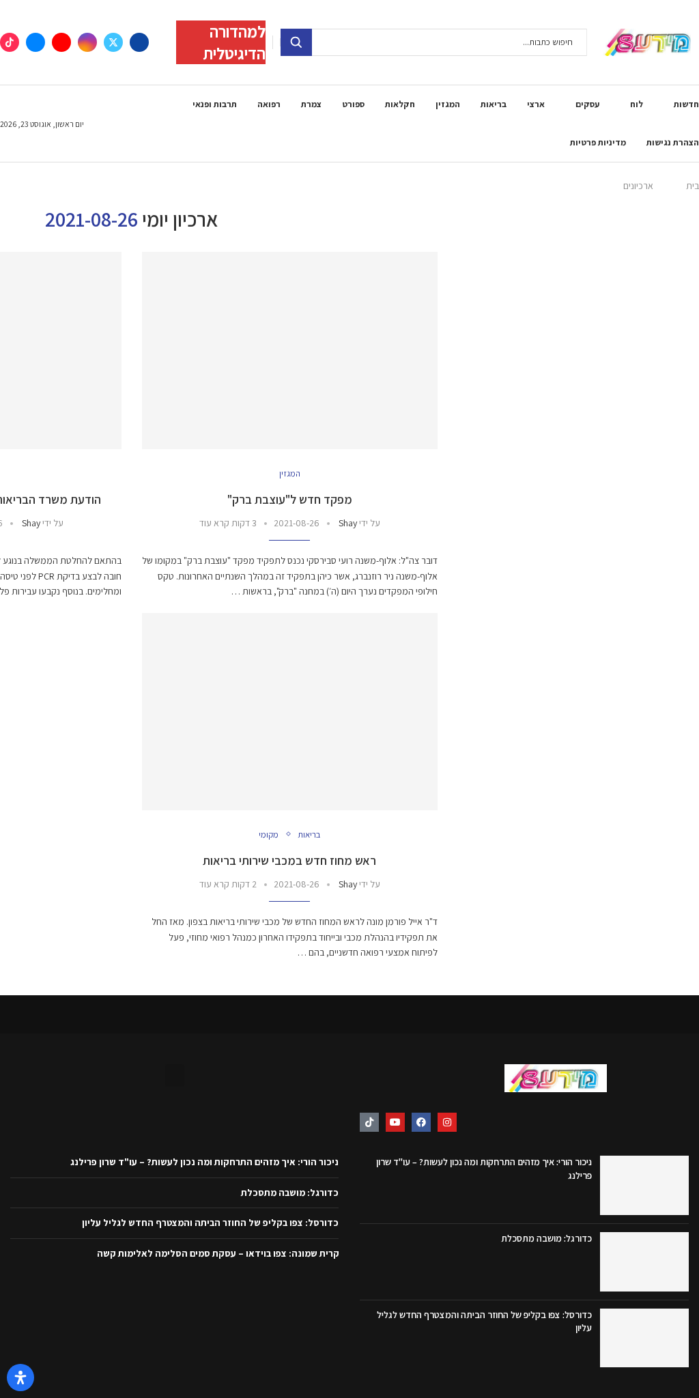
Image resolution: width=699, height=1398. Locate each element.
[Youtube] (61, 42)
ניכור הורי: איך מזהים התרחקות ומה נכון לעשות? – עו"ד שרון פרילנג (204, 1162)
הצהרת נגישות (672, 142)
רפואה (269, 104)
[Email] (35, 42)
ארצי (536, 104)
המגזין (448, 104)
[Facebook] (139, 42)
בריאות (494, 104)
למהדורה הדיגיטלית (234, 42)
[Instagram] (87, 42)
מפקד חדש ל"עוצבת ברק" (289, 499)
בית (692, 186)
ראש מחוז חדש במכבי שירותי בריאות (289, 860)
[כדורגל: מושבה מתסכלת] (644, 1262)
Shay (348, 523)
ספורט (353, 104)
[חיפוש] (296, 42)
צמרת (311, 104)
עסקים (587, 104)
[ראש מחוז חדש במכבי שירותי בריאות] (290, 711)
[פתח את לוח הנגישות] (20, 1377)
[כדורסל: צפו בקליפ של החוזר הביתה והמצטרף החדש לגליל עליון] (644, 1338)
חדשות (686, 104)
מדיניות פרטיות (598, 142)
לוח (636, 104)
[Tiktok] (9, 42)
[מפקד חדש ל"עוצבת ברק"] (290, 350)
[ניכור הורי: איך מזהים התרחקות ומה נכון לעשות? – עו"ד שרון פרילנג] (644, 1185)
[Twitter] (113, 42)
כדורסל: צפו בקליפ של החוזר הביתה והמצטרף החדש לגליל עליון (210, 1222)
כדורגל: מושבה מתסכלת (546, 1238)
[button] (174, 1075)
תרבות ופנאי (214, 104)
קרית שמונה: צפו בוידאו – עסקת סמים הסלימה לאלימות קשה (218, 1253)
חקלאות (400, 104)
